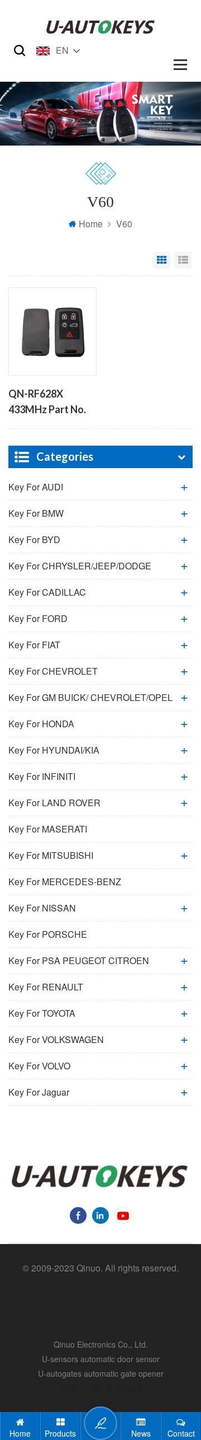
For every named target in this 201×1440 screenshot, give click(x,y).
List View (183, 260)
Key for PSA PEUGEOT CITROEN (78, 960)
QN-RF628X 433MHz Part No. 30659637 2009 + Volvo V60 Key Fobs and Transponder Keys (50, 402)
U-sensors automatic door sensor (101, 1358)
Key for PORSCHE (47, 934)
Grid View (162, 260)
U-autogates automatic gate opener (101, 1373)
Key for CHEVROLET (53, 671)
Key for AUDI (35, 486)
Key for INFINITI (41, 776)
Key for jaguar (38, 1092)
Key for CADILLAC (47, 592)
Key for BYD (34, 539)
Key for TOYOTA (41, 1013)
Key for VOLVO (39, 1065)
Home (91, 223)
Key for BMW (36, 513)
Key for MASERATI (47, 828)
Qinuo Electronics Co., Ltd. (101, 1344)
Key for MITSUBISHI (50, 855)
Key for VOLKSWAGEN (56, 1039)
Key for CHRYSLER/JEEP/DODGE (79, 565)
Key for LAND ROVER (54, 802)
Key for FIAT (34, 644)
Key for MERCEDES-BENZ (64, 881)
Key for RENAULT (45, 986)
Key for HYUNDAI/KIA (53, 750)
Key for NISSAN (42, 907)
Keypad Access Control (101, 1388)
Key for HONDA (41, 723)
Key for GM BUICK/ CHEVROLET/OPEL (90, 697)
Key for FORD (38, 618)
